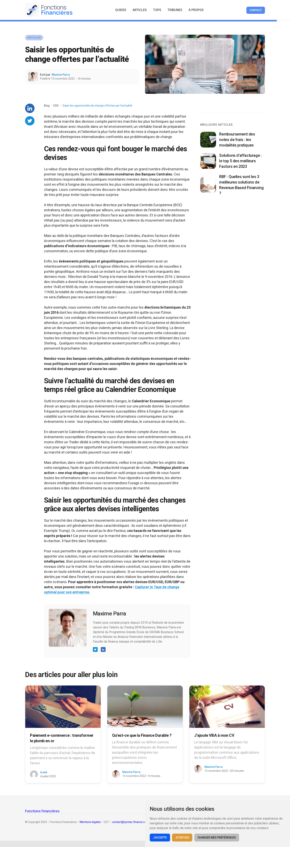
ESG (56, 105)
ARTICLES (140, 10)
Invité (43, 772)
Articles (34, 37)
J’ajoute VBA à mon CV (214, 735)
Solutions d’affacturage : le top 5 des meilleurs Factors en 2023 (240, 161)
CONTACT (256, 10)
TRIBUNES (174, 10)
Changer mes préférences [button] (216, 837)
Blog (47, 105)
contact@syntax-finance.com (130, 822)
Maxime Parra (61, 74)
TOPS (157, 10)
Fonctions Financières (42, 811)
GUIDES (120, 10)
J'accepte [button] (160, 837)
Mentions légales (90, 822)
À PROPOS (196, 10)
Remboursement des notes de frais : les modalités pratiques (237, 140)
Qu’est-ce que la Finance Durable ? (141, 735)
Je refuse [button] (182, 837)
